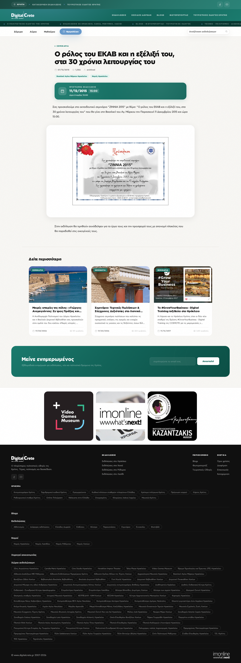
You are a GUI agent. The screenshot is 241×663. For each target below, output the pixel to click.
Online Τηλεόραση (54, 497)
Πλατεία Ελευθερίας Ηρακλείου (123, 622)
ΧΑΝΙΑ (43, 24)
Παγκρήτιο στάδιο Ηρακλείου (191, 617)
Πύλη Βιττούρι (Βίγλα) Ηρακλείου (132, 633)
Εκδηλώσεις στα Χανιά (112, 465)
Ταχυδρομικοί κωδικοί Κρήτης (54, 492)
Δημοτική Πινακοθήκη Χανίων (182, 579)
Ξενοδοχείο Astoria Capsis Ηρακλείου (194, 612)
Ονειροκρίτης (101, 497)
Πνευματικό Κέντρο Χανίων (78, 628)
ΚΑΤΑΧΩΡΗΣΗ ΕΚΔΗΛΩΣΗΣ (46, 4)
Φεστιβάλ (155, 527)
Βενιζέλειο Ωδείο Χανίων (24, 579)
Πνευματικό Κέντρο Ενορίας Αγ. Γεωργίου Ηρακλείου (37, 628)
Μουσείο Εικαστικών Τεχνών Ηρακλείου (156, 606)
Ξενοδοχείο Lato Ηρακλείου (58, 617)
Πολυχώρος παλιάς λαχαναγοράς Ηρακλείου (158, 628)
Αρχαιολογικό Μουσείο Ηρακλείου (152, 574)
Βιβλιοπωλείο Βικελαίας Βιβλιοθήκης (57, 579)
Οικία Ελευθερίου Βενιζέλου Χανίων (125, 617)
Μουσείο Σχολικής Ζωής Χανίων (193, 606)
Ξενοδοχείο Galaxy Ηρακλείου (27, 617)
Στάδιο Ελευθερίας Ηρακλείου (195, 633)
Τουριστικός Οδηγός (202, 469)
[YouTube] (227, 4)
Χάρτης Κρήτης (199, 492)
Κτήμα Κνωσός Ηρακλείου (25, 606)
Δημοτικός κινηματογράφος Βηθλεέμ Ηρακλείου (128, 584)
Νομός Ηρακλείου (100, 76)
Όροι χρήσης (223, 461)
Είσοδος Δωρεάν (62, 527)
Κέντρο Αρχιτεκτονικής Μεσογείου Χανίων (148, 595)
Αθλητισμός (19, 527)
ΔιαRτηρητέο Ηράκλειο (165, 584)
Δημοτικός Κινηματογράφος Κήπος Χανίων (82, 584)
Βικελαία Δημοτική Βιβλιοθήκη (92, 579)
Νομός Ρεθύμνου (63, 544)
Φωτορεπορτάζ (200, 465)
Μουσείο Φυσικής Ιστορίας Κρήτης (66, 612)
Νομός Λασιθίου (42, 544)
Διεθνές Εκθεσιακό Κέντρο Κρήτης (196, 584)
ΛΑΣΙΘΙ (64, 24)
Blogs (195, 461)
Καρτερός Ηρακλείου (181, 595)
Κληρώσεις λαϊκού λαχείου (124, 497)
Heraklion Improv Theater (109, 568)
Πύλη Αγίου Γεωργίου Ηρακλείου (97, 633)
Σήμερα (18, 31)
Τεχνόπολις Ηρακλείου (42, 639)
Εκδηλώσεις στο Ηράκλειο (114, 461)
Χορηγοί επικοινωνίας (24, 554)
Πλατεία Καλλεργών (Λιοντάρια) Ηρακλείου (161, 622)
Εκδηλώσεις (18, 521)
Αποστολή (208, 361)
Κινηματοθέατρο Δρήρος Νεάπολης (150, 601)
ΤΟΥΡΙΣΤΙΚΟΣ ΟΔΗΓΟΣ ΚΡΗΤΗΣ (83, 4)
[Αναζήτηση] (226, 31)
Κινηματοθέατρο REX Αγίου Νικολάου (74, 601)
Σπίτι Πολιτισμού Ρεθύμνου (164, 633)
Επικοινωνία (222, 469)
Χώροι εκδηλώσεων (23, 562)
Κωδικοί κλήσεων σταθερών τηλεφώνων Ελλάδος (113, 492)
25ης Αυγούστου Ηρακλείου (26, 568)
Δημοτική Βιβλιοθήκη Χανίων (150, 579)
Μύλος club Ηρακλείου (137, 612)
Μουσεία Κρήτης (149, 497)
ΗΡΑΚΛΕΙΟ (33, 24)
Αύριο (33, 31)
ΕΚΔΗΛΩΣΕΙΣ (119, 15)
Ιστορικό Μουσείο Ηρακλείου (59, 595)
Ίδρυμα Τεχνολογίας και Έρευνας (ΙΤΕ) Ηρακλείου (199, 568)
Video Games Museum (162, 568)
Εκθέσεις (80, 527)
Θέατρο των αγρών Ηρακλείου (166, 590)
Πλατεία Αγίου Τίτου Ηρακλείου (90, 622)
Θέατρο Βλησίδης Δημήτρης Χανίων (131, 590)
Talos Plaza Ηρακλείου (136, 568)
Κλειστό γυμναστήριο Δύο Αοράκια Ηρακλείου (192, 601)
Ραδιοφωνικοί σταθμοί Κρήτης (27, 497)
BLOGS (160, 15)
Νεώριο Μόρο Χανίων (162, 612)
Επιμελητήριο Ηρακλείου (72, 590)
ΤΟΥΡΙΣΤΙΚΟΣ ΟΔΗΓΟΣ (124, 24)
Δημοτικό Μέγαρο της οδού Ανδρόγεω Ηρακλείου (35, 584)
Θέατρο (93, 527)
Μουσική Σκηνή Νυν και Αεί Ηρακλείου (104, 612)
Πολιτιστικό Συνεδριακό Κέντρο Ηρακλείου (114, 628)
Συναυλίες (140, 527)
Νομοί (14, 538)
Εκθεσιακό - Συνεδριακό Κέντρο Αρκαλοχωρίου (34, 590)
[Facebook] (220, 4)
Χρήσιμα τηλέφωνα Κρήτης (153, 492)
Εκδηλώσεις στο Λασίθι (113, 474)
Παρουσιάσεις (109, 527)
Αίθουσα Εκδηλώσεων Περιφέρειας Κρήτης (69, 574)
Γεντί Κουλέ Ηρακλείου (121, 579)
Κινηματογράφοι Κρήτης (24, 492)
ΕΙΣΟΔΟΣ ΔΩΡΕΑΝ (141, 15)
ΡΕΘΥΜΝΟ (54, 24)
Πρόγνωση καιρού (179, 492)
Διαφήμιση (222, 465)
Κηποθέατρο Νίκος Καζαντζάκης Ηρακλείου (32, 601)
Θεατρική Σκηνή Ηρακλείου (198, 590)
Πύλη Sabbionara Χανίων (65, 633)
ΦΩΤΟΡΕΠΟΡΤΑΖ (179, 15)
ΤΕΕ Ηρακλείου (20, 639)
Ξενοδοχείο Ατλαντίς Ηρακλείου (90, 617)
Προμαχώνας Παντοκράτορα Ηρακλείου (200, 628)
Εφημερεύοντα (79, 492)
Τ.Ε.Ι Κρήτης (220, 633)
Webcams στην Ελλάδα (79, 497)
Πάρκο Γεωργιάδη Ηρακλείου (159, 617)
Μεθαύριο (49, 31)
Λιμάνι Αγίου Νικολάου (52, 606)
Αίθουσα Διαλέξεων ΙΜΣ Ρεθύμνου (29, 574)
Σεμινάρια (63, 46)
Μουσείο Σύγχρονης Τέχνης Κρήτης (29, 612)
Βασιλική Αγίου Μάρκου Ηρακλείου (72, 76)
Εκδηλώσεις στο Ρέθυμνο (114, 469)
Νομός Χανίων (83, 544)
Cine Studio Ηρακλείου (82, 568)
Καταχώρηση (223, 474)
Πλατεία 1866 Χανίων (23, 622)
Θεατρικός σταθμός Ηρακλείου (27, 595)
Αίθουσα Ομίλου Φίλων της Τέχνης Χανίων (113, 574)
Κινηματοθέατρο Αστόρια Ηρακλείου (113, 601)
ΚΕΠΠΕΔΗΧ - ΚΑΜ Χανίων (89, 595)
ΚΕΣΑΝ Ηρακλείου (115, 595)
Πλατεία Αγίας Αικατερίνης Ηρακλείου (54, 622)
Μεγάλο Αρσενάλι (76, 606)
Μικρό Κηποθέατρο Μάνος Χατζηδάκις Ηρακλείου (111, 606)
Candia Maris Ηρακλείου (55, 568)
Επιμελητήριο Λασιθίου (99, 590)
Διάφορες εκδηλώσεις (40, 527)
